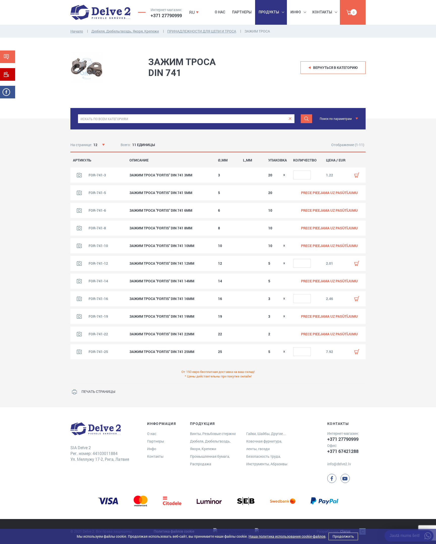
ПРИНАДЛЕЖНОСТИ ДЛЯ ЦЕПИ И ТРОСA (201, 31)
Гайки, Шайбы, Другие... (266, 433)
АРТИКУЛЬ (82, 160)
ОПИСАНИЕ (139, 160)
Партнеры (242, 12)
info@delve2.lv (339, 463)
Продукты (269, 12)
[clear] (290, 118)
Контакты (322, 12)
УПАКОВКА (277, 160)
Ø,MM (223, 160)
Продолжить (343, 536)
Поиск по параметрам (336, 119)
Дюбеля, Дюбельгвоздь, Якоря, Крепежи (125, 31)
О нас (220, 12)
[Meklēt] (306, 118)
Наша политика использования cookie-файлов (287, 536)
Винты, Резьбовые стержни (213, 433)
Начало (76, 31)
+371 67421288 (343, 451)
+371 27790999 (166, 15)
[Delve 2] (100, 12)
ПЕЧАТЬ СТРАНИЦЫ (98, 391)
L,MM (247, 160)
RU (192, 12)
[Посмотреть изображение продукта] (79, 175)
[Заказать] (357, 175)
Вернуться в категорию (335, 67)
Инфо (295, 12)
